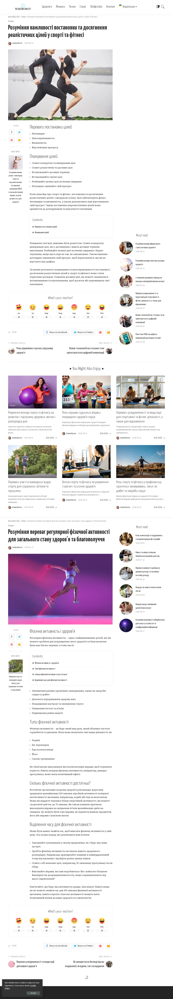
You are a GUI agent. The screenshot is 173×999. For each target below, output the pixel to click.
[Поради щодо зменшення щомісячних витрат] (126, 608)
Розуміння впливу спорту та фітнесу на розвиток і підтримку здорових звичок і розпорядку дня (32, 417)
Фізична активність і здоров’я (47, 663)
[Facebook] (11, 132)
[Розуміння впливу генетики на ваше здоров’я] (126, 264)
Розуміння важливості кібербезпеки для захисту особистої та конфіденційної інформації (150, 623)
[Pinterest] (11, 140)
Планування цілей (42, 232)
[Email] (19, 140)
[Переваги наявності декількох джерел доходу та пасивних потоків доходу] (126, 573)
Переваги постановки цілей (46, 227)
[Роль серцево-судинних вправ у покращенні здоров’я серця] (86, 392)
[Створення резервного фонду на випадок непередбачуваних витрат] (126, 281)
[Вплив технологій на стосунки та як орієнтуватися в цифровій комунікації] (126, 320)
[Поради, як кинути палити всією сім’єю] (126, 591)
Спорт (11, 21)
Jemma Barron (17, 43)
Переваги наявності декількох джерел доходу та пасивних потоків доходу (148, 572)
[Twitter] (19, 132)
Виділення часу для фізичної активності (51, 680)
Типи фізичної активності (45, 669)
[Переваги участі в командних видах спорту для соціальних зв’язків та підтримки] (32, 461)
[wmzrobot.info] (23, 7)
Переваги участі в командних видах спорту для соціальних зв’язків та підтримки (29, 487)
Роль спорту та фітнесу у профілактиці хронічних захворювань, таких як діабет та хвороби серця (139, 487)
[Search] (163, 7)
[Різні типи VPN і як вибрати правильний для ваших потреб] (126, 338)
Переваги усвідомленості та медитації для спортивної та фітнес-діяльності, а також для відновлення (139, 417)
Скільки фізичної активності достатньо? (51, 674)
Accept (33, 993)
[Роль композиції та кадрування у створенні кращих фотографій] (126, 539)
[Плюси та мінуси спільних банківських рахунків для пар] (126, 556)
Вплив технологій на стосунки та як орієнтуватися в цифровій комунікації (150, 319)
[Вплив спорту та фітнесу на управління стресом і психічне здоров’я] (86, 461)
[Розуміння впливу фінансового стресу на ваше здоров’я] (126, 247)
